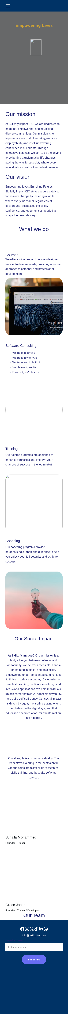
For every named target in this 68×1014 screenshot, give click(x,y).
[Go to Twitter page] (32, 929)
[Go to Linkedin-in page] (41, 929)
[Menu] (8, 5)
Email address (14, 940)
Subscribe (34, 959)
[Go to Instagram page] (27, 929)
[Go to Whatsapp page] (46, 929)
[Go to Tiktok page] (36, 929)
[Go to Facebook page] (22, 929)
